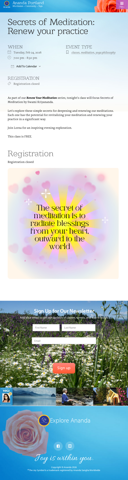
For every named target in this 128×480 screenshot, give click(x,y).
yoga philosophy (106, 52)
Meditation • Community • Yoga (27, 6)
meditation (87, 52)
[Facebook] (58, 446)
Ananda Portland (28, 2)
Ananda (6, 7)
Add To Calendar (26, 66)
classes (76, 52)
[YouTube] (69, 446)
